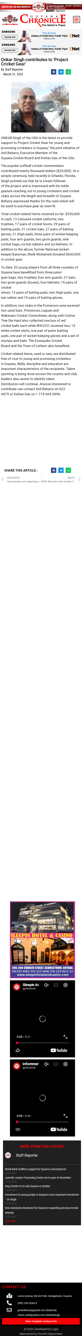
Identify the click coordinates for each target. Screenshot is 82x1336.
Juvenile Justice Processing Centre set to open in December (38, 1177)
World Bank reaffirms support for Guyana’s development (35, 1169)
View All (10, 1221)
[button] (76, 19)
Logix (55, 1329)
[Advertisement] (41, 433)
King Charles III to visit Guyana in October (27, 1186)
